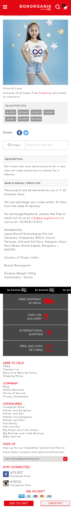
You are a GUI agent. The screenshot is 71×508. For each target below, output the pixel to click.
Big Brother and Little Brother (23, 433)
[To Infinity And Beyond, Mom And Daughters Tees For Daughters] (35, 52)
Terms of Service (14, 393)
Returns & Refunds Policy (20, 373)
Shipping (45, 93)
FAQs (6, 366)
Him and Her (11, 426)
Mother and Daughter (17, 417)
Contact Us (11, 369)
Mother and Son (14, 420)
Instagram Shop (13, 407)
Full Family (10, 423)
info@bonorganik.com (45, 218)
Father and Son (13, 413)
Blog (6, 387)
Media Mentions (13, 390)
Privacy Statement (15, 396)
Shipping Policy (13, 376)
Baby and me (12, 436)
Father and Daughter (17, 410)
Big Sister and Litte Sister (21, 430)
